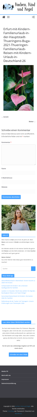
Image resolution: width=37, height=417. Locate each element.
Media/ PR (5, 371)
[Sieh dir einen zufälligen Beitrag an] (33, 17)
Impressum (5, 379)
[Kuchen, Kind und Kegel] (4, 17)
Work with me (6, 375)
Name (4, 168)
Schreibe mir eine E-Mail (18, 354)
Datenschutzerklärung (9, 383)
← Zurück (5, 117)
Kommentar (6, 142)
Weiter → (32, 121)
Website (4, 187)
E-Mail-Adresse (7, 178)
